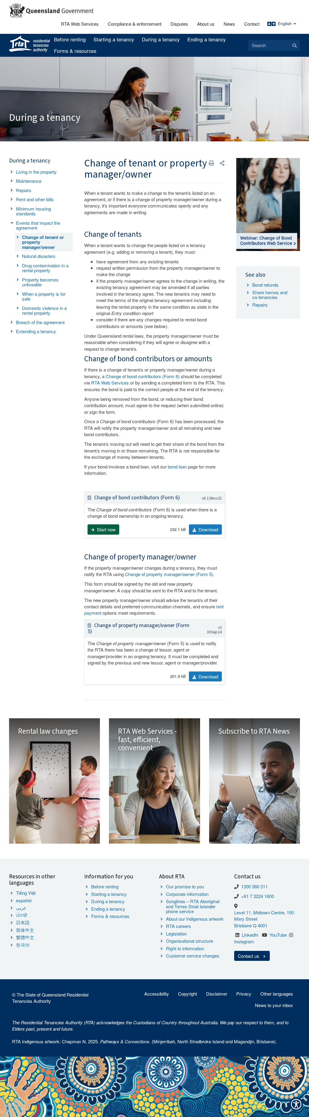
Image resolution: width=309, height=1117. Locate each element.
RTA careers (178, 926)
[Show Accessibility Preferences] (296, 1104)
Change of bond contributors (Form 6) (143, 376)
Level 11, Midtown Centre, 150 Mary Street (264, 915)
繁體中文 (25, 937)
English (285, 23)
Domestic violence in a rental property (44, 310)
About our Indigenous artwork (195, 919)
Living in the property (36, 172)
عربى (21, 907)
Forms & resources (75, 50)
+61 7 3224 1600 (257, 896)
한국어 (23, 945)
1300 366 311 (254, 886)
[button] (222, 163)
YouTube (278, 935)
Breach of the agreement (40, 322)
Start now (106, 529)
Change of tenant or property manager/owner (43, 242)
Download (207, 529)
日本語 (23, 922)
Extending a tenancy (36, 331)
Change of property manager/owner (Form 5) (169, 574)
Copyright (187, 993)
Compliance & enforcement (134, 24)
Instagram (244, 941)
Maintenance (28, 181)
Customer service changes (192, 955)
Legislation (176, 933)
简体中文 (25, 930)
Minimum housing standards (33, 211)
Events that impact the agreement (38, 225)
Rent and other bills (35, 199)
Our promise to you (185, 886)
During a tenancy (161, 39)
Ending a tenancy (206, 39)
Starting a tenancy (114, 39)
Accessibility (156, 993)
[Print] (211, 163)
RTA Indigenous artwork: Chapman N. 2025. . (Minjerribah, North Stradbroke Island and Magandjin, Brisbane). (144, 1041)
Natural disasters (39, 256)
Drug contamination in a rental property (45, 268)
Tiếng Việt (26, 893)
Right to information (185, 948)
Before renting (70, 39)
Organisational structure (189, 941)
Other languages (276, 993)
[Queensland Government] (51, 10)
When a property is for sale (43, 296)
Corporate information (187, 894)
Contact (252, 24)
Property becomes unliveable (40, 282)
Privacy (243, 993)
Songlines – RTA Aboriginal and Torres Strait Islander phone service (192, 906)
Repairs (23, 190)
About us (206, 24)
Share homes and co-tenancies (269, 295)
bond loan (177, 466)
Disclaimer (216, 993)
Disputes (179, 24)
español (23, 900)
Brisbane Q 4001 (250, 925)
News (229, 24)
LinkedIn (250, 935)
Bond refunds (265, 285)
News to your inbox (274, 1005)
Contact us (249, 956)
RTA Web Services (80, 24)
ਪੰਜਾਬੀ (21, 915)
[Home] (29, 44)
